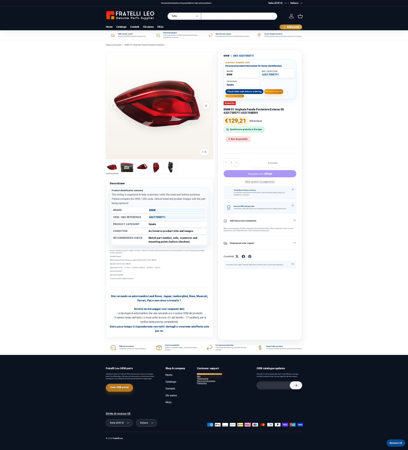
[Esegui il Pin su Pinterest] (250, 256)
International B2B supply (235, 96)
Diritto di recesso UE (118, 413)
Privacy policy (202, 383)
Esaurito (273, 163)
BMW (226, 55)
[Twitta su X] (237, 256)
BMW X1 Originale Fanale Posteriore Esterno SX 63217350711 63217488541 (145, 45)
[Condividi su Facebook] (243, 256)
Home (109, 26)
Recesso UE (396, 443)
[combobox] (222, 16)
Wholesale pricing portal (273, 91)
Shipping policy (202, 378)
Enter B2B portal (119, 387)
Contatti (134, 26)
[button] (300, 16)
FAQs (160, 26)
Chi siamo (148, 26)
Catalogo (121, 26)
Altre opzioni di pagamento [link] (260, 181)
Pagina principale (113, 45)
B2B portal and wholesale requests (209, 374)
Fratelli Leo (118, 438)
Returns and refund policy (206, 381)
